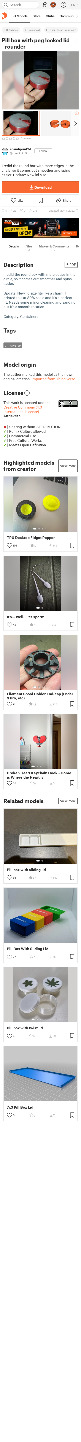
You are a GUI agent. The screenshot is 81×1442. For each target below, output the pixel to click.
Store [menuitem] (37, 16)
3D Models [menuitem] (19, 16)
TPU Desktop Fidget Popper (31, 538)
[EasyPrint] (44, 5)
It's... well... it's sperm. (26, 617)
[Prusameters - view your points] (53, 5)
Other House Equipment (62, 29)
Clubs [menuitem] (50, 16)
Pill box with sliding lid (26, 870)
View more (68, 466)
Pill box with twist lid (25, 1028)
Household (33, 29)
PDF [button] (73, 264)
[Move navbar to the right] (76, 16)
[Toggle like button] (9, 545)
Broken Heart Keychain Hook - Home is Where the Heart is (39, 775)
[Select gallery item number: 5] (47, 766)
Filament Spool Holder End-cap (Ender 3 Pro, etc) (40, 696)
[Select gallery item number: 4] (46, 529)
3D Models (12, 29)
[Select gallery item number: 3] (42, 529)
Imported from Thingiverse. (54, 379)
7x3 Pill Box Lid (20, 1107)
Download (43, 187)
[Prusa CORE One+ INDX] (40, 228)
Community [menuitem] (68, 16)
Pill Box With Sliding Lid (27, 949)
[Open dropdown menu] (76, 39)
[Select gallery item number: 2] (39, 529)
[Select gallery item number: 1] (35, 529)
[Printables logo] (4, 16)
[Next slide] (75, 123)
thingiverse (13, 345)
